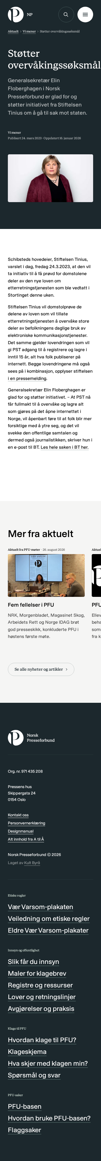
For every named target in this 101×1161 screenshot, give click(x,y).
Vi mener (29, 31)
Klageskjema (27, 1051)
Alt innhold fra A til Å (26, 839)
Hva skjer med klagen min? (48, 1063)
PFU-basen (25, 1106)
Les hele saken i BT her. (65, 447)
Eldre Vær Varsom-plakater (48, 930)
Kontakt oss (18, 814)
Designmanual (20, 831)
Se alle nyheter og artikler (39, 669)
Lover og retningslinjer (42, 997)
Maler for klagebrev (37, 973)
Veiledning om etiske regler (49, 918)
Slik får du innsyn (33, 961)
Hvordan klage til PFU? (42, 1040)
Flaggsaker (24, 1130)
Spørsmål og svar (34, 1075)
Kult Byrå (32, 862)
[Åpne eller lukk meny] (85, 14)
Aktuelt (13, 31)
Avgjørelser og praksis (41, 1008)
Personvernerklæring (26, 823)
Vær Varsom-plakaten (40, 907)
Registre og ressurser (40, 985)
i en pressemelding (27, 378)
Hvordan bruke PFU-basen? (49, 1118)
